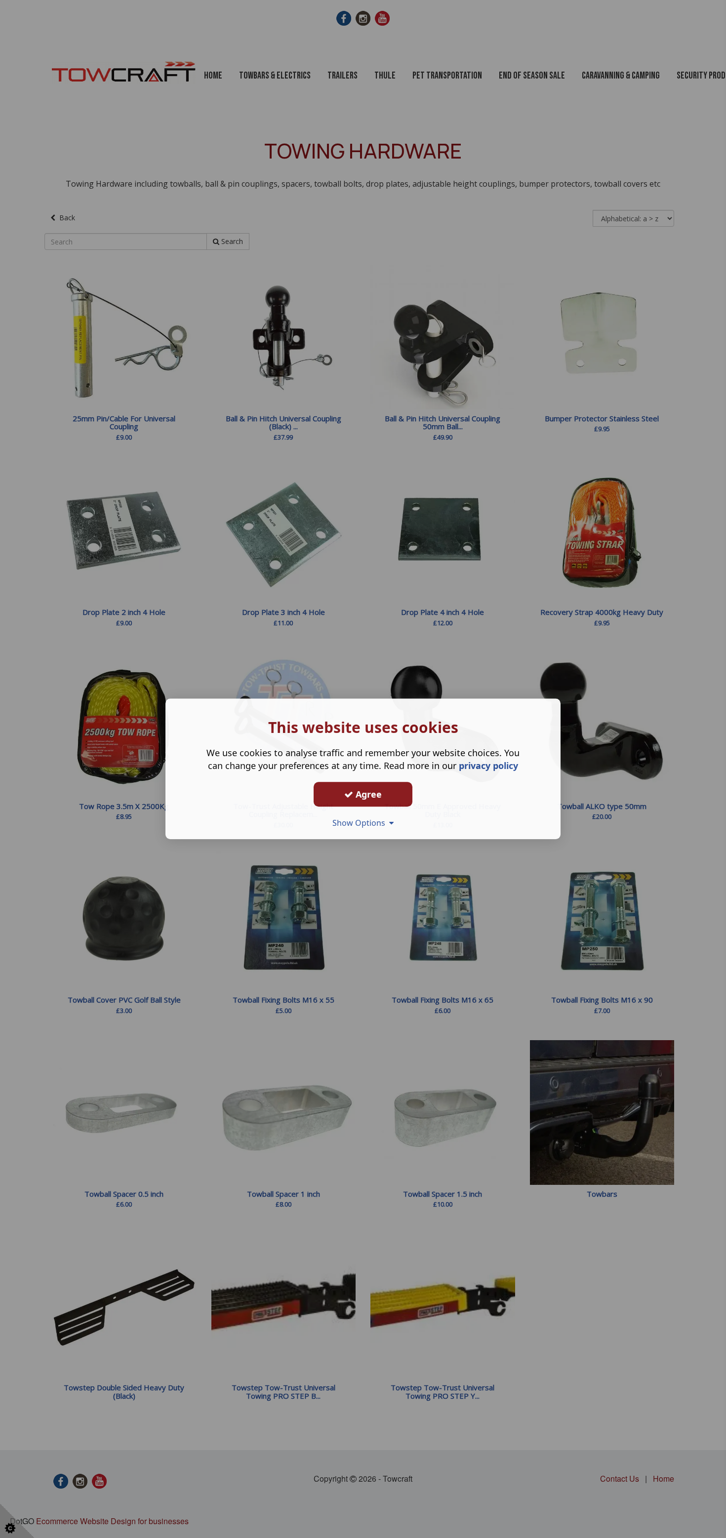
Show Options (360, 822)
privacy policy (488, 765)
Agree (367, 794)
